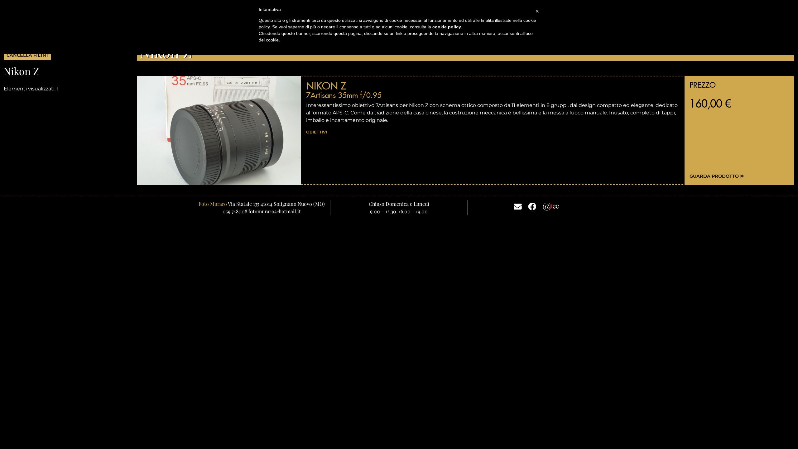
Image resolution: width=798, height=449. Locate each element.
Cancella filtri (27, 55)
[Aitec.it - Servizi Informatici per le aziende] (551, 206)
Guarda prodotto (715, 176)
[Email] (518, 206)
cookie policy (446, 26)
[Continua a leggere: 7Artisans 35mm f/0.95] (219, 130)
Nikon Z (326, 85)
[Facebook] (532, 206)
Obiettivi (316, 132)
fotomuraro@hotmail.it (274, 211)
